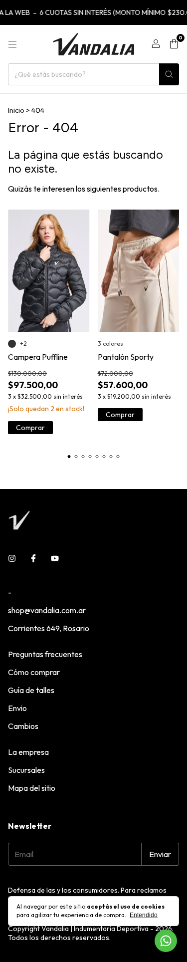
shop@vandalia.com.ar (47, 610)
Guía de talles (31, 690)
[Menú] (12, 44)
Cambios (23, 726)
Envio (17, 708)
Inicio (16, 110)
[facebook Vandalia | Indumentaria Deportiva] (33, 558)
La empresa (28, 752)
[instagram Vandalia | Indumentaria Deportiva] (12, 558)
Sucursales (26, 770)
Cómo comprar (34, 672)
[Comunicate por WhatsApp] (166, 941)
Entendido (144, 915)
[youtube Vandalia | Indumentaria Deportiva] (55, 558)
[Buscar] (169, 74)
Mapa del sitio (31, 788)
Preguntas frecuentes (45, 654)
